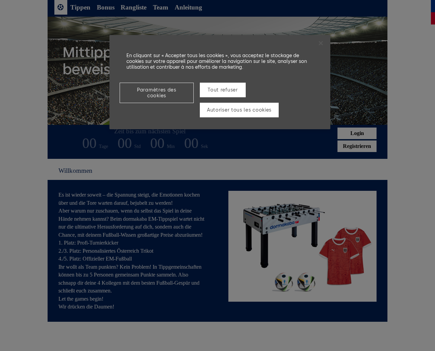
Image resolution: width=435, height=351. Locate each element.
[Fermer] (320, 43)
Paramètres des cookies (156, 93)
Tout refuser (223, 90)
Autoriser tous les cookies (239, 110)
